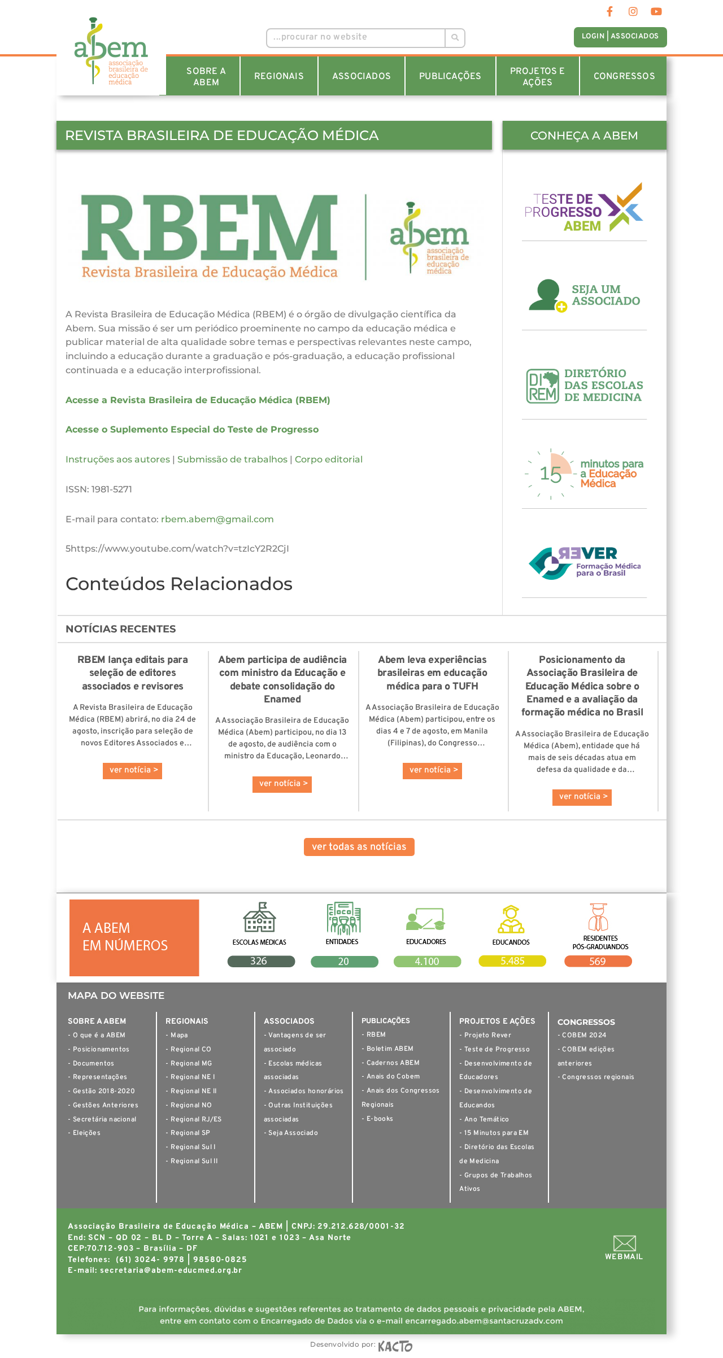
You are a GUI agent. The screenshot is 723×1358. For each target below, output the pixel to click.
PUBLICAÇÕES (450, 76)
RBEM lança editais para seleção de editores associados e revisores (132, 673)
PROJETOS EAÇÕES (537, 77)
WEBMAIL (624, 1257)
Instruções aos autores (118, 459)
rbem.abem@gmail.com (217, 519)
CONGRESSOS (624, 76)
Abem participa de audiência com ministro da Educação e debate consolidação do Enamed (282, 680)
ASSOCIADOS (361, 76)
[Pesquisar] (454, 38)
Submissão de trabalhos (232, 459)
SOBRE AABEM (205, 77)
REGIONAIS (279, 76)
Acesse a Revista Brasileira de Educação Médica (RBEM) (198, 400)
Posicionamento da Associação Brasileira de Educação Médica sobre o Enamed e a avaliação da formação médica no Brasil (582, 687)
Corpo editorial (329, 459)
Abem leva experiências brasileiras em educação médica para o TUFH (432, 673)
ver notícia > (134, 770)
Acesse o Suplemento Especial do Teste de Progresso (192, 429)
